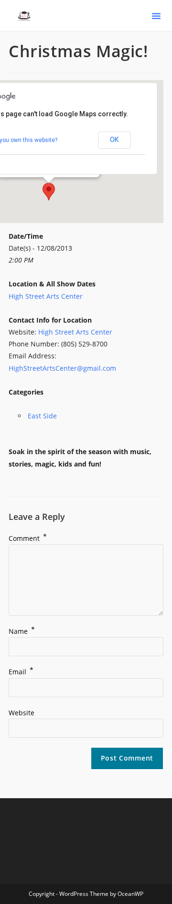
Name (22, 631)
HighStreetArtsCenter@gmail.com (62, 368)
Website (21, 712)
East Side (42, 415)
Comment (28, 538)
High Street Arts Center (46, 296)
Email (21, 671)
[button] (156, 16)
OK (114, 139)
